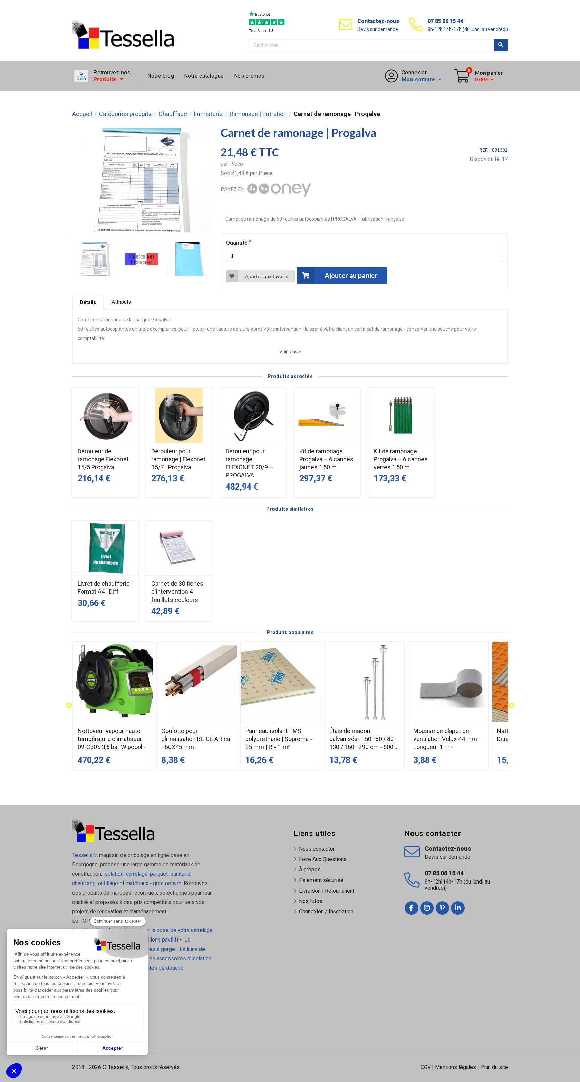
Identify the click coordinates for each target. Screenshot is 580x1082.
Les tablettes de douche (155, 968)
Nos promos (249, 76)
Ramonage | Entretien (258, 114)
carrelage (137, 874)
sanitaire (180, 874)
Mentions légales (455, 1067)
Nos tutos (310, 901)
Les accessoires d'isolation (178, 958)
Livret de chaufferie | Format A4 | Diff (105, 587)
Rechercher (501, 45)
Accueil (82, 114)
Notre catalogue (204, 76)
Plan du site (494, 1067)
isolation (113, 874)
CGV (426, 1067)
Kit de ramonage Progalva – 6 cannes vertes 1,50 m (401, 459)
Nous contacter (317, 849)
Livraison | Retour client (326, 891)
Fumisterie (208, 114)
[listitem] (112, 706)
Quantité (237, 243)
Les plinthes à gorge (151, 949)
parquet (159, 874)
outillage (108, 883)
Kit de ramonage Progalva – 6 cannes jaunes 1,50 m (326, 459)
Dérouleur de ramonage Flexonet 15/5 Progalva (103, 459)
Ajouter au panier (351, 275)
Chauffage (173, 114)
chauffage (84, 883)
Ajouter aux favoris (266, 276)
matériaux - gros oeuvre (153, 883)
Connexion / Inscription (326, 911)
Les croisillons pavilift (152, 939)
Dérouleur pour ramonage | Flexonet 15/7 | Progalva (178, 459)
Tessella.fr (84, 855)
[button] (69, 705)
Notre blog (160, 76)
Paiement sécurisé (321, 880)
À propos (310, 869)
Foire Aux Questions (323, 859)
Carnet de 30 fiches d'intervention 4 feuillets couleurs (177, 591)
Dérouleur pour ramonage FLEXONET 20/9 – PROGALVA (249, 463)
